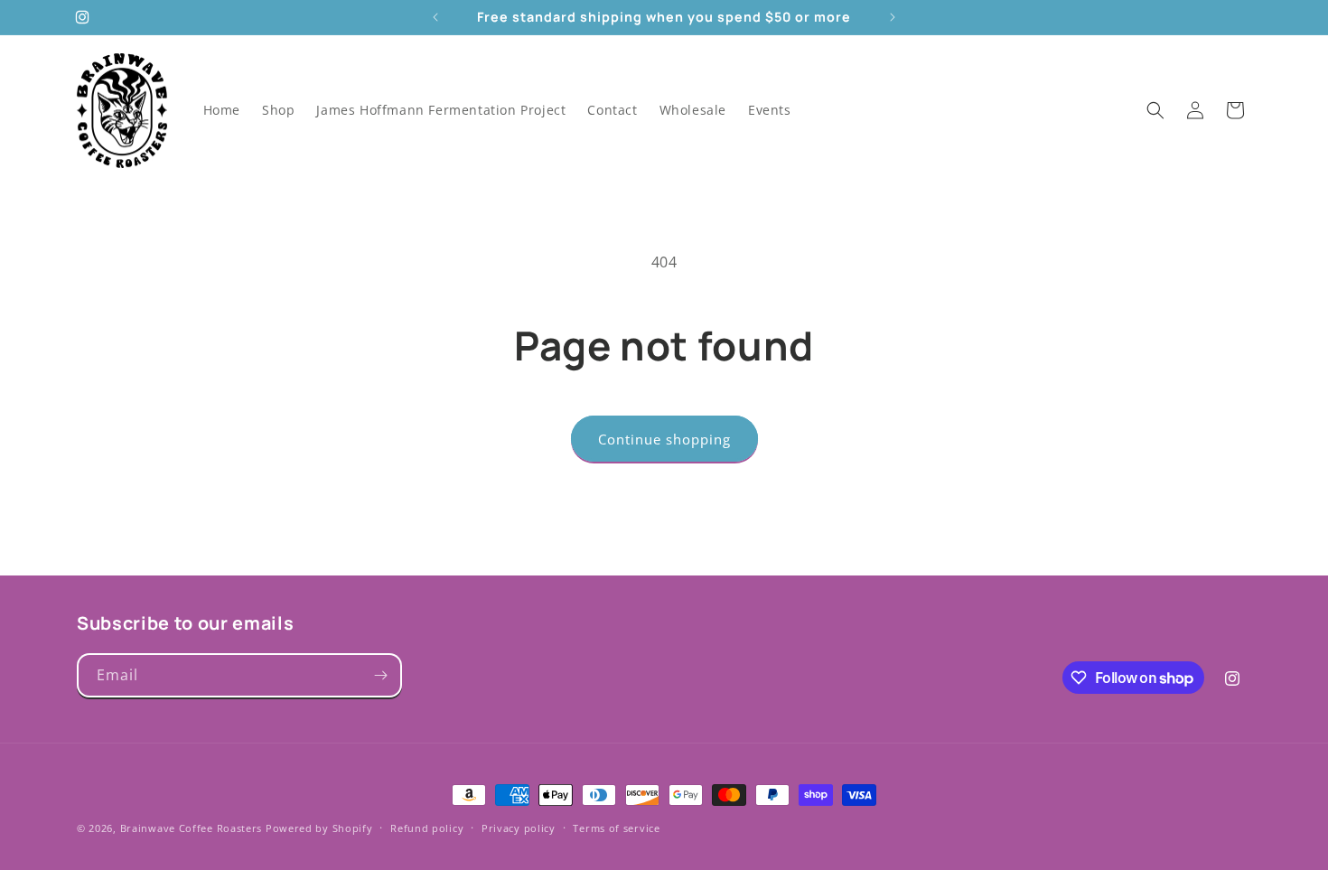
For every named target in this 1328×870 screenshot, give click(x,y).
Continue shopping (664, 439)
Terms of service (616, 828)
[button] (1155, 110)
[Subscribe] (380, 675)
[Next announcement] (892, 17)
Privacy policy (519, 828)
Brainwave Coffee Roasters (191, 828)
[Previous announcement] (435, 17)
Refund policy (426, 828)
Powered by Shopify (319, 828)
